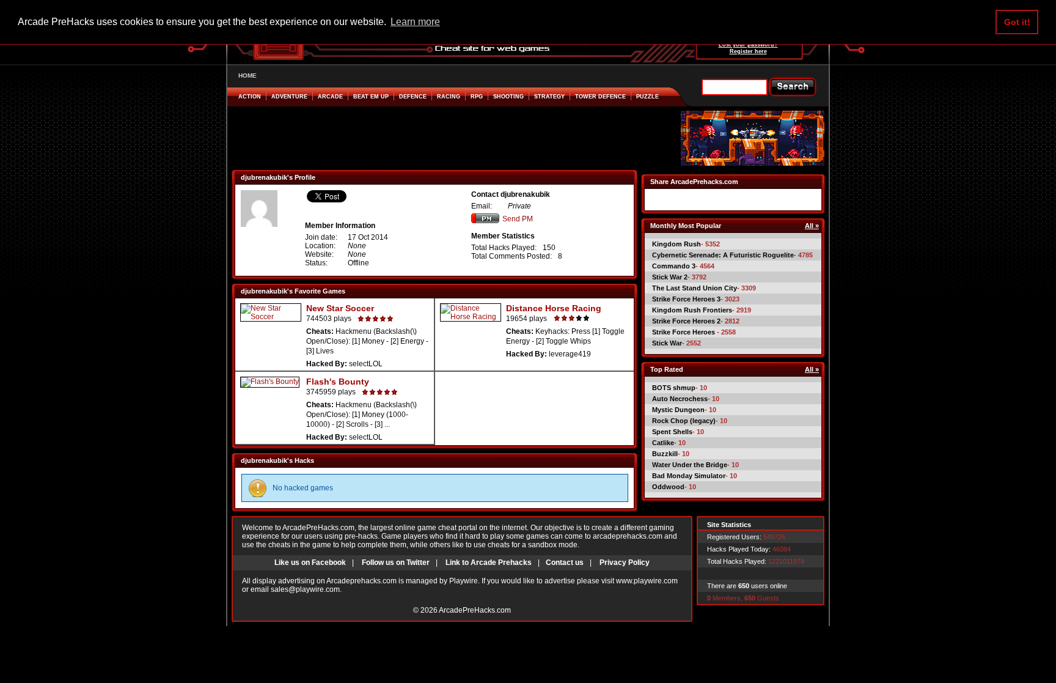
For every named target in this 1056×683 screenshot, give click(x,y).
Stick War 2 (670, 277)
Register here (748, 51)
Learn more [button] (415, 22)
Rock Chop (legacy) (684, 420)
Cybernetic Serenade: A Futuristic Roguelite (723, 255)
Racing (448, 97)
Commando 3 (673, 266)
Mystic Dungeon (678, 409)
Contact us (565, 562)
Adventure (289, 97)
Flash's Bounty (337, 381)
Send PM (517, 219)
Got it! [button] (1017, 22)
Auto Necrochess (680, 398)
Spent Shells (672, 431)
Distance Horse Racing (553, 308)
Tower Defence (600, 97)
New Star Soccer (340, 308)
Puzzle (647, 97)
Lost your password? (748, 45)
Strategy (549, 97)
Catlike (663, 442)
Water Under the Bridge (689, 464)
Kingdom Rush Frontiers (692, 310)
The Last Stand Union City (694, 288)
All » (812, 225)
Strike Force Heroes (684, 332)
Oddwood (668, 486)
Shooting (508, 97)
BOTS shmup (673, 387)
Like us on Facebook (310, 562)
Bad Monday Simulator (688, 475)
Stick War (667, 343)
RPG (477, 97)
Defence (413, 97)
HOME (247, 75)
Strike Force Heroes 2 (686, 321)
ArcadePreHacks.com (475, 610)
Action (249, 97)
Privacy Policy (625, 562)
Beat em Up (371, 97)
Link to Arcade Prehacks (489, 562)
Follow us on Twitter (396, 562)
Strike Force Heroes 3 (686, 299)
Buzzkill (665, 453)
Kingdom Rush (676, 244)
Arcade (330, 97)
